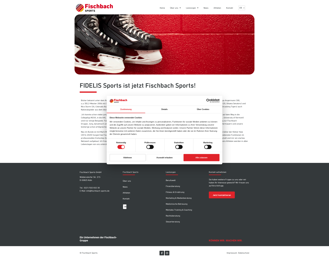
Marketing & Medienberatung (178, 198)
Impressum (232, 253)
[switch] (150, 147)
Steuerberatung (173, 221)
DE (240, 7)
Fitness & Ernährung (175, 192)
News (206, 8)
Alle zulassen (201, 157)
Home (162, 8)
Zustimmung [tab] (126, 109)
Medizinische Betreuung (176, 204)
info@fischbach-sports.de (97, 191)
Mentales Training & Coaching (179, 210)
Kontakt (229, 8)
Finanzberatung (173, 186)
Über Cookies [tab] (203, 109)
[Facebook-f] (161, 253)
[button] (222, 195)
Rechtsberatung (173, 216)
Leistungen (191, 8)
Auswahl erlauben (164, 157)
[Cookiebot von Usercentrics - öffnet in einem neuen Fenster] (208, 101)
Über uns (174, 8)
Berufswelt (171, 180)
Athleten (217, 8)
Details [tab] (164, 109)
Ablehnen (127, 157)
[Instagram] (167, 253)
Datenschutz (243, 253)
